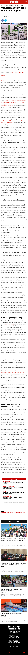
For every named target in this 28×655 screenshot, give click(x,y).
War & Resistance (6, 506)
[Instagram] (9, 652)
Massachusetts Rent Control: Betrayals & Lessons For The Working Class (13, 493)
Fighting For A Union (18, 5)
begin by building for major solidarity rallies (12, 372)
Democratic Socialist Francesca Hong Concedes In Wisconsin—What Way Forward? (13, 503)
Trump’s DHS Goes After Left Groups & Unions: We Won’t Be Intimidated (13, 488)
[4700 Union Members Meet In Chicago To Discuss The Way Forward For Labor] (14, 555)
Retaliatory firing (9, 324)
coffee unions (8, 511)
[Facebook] (2, 20)
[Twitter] (5, 20)
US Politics (5, 501)
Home (2, 5)
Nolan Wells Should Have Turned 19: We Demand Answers (13, 483)
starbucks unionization (19, 512)
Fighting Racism (6, 481)
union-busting (17, 514)
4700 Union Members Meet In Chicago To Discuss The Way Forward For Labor (14, 564)
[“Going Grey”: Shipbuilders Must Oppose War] (14, 605)
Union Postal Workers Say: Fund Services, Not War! (11, 590)
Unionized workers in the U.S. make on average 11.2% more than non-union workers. (13, 120)
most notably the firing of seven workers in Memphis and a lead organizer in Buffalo (14, 74)
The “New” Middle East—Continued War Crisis (12, 507)
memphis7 (22, 511)
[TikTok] (14, 652)
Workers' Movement (8, 5)
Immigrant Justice (7, 496)
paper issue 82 (4, 512)
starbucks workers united (7, 514)
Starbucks (10, 512)
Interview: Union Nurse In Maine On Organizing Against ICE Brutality (12, 498)
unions (23, 514)
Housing (4, 491)
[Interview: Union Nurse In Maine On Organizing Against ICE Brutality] (14, 530)
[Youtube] (24, 652)
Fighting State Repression (8, 486)
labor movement (16, 511)
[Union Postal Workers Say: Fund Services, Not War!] (14, 581)
